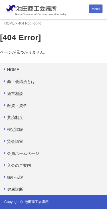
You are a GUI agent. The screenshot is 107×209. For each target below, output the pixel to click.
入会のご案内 (19, 165)
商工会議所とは (21, 81)
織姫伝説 (15, 177)
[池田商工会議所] (53, 10)
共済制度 (15, 117)
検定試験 (15, 129)
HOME (9, 23)
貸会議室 (15, 141)
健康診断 (15, 189)
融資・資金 (17, 105)
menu (96, 9)
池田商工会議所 (37, 202)
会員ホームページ (23, 153)
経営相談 (15, 93)
